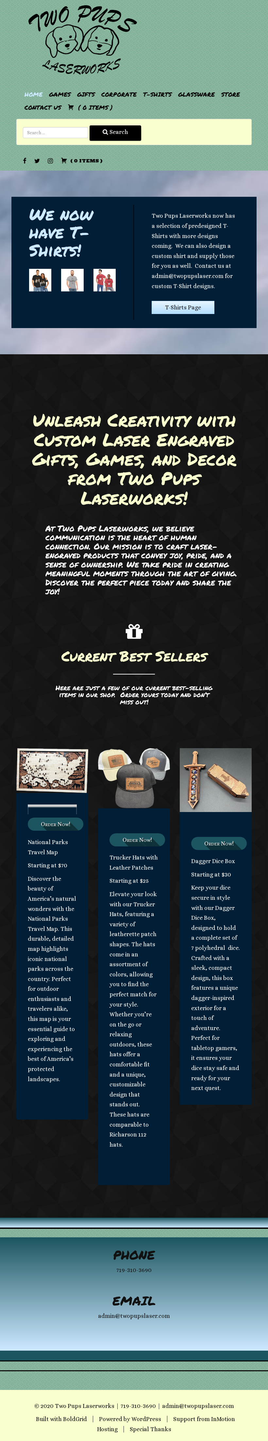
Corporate (119, 94)
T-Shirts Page (183, 307)
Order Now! (55, 824)
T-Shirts (157, 94)
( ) (94, 107)
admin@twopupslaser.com (198, 1406)
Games (60, 94)
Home (33, 94)
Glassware (196, 94)
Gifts (86, 94)
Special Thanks (150, 1429)
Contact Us (43, 107)
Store (230, 94)
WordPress (146, 1419)
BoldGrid (75, 1419)
